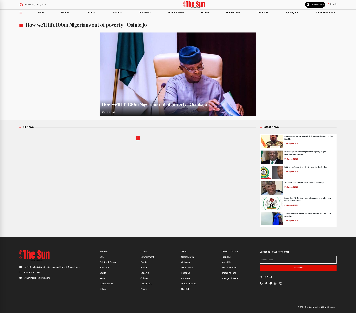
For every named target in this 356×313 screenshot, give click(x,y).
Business (117, 12)
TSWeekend (146, 283)
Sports (103, 273)
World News (187, 267)
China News (145, 12)
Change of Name (230, 278)
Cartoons (185, 278)
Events (143, 262)
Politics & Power (176, 12)
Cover (102, 257)
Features (185, 273)
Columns (91, 12)
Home (41, 12)
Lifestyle (144, 273)
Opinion (205, 12)
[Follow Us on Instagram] (280, 283)
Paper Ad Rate (229, 273)
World (184, 251)
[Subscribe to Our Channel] (271, 283)
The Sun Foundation (325, 12)
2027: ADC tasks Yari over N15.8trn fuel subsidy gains (305, 182)
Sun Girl (185, 289)
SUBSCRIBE (298, 268)
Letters (144, 251)
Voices (143, 289)
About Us (226, 262)
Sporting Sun (292, 12)
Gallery (103, 289)
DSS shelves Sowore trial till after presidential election (305, 167)
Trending (226, 257)
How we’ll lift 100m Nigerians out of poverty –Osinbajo (154, 105)
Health (143, 267)
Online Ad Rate (229, 267)
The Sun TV (263, 12)
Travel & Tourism (230, 251)
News (102, 278)
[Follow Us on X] (266, 283)
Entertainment (233, 12)
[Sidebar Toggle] (20, 12)
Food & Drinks (106, 283)
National (65, 12)
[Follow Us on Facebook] (261, 283)
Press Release (188, 283)
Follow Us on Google (317, 4)
